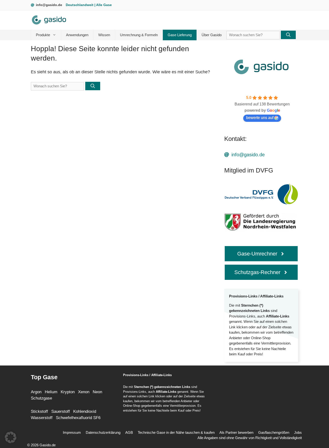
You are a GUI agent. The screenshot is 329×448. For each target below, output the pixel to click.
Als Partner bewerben (236, 432)
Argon (36, 392)
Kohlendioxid (85, 411)
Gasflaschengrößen (273, 432)
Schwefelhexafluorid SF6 (78, 417)
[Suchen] (288, 35)
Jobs (298, 432)
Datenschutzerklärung (103, 432)
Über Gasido (212, 35)
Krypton (68, 392)
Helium (52, 392)
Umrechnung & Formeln (139, 35)
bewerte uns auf (259, 118)
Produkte (43, 35)
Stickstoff (40, 411)
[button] (10, 437)
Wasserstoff (42, 417)
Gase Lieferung (180, 35)
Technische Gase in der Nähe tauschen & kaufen (176, 432)
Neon (97, 392)
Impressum (72, 432)
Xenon (84, 392)
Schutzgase (41, 398)
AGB (129, 432)
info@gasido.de (49, 5)
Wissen (104, 35)
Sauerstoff (61, 411)
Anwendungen (77, 35)
